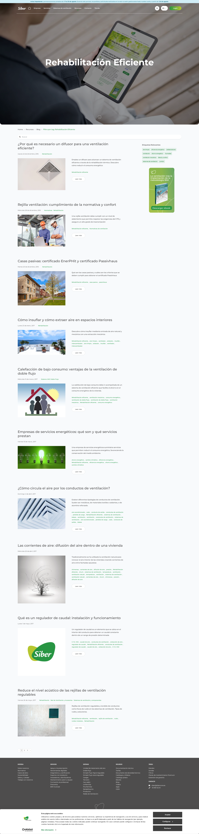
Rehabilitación (47, 154)
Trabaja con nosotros (25, 780)
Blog (38, 129)
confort (161, 161)
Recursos (78, 8)
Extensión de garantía (156, 777)
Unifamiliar (87, 784)
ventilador (102, 341)
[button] (164, 8)
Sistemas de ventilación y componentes (87, 700)
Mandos (151, 768)
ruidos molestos (77, 721)
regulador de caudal (79, 644)
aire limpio (93, 341)
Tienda (97, 8)
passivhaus (103, 282)
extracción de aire (116, 642)
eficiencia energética (106, 460)
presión (109, 569)
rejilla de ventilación (106, 718)
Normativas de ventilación (99, 228)
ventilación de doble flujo (81, 400)
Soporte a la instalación (58, 775)
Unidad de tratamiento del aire (94, 768)
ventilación (82, 517)
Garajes (85, 777)
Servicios (47, 8)
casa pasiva (94, 282)
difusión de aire (99, 569)
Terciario (86, 780)
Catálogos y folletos (123, 775)
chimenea (75, 569)
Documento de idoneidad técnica (128, 773)
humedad (168, 153)
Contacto (87, 8)
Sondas (151, 771)
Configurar (166, 821)
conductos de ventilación (114, 512)
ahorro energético (78, 460)
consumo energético (113, 397)
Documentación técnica (124, 768)
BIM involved (55, 787)
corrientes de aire (86, 569)
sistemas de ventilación (112, 515)
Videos (118, 784)
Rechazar (167, 828)
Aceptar (167, 815)
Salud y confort (163, 157)
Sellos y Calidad (23, 777)
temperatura (107, 572)
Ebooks (118, 780)
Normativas (48, 210)
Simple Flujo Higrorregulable (93, 773)
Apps (118, 787)
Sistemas (86, 764)
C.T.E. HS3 (75, 642)
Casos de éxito (23, 773)
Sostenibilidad (23, 775)
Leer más (78, 179)
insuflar (117, 341)
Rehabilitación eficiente (80, 172)
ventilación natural (78, 574)
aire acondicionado (78, 512)
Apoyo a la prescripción (58, 768)
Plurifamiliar (87, 787)
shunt (81, 572)
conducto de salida (98, 512)
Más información (47, 830)
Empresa (37, 8)
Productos (87, 791)
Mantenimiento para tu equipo (61, 780)
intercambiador (77, 343)
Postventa (54, 784)
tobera (74, 517)
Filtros (151, 773)
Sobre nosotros (23, 768)
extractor (110, 341)
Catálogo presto (122, 777)
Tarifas (118, 771)
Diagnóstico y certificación (60, 773)
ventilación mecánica (97, 397)
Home (20, 129)
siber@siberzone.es (158, 785)
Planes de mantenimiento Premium (162, 775)
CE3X (118, 789)
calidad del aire (171, 149)
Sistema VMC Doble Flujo (50, 379)
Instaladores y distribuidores (60, 777)
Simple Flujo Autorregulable (93, 775)
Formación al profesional (59, 782)
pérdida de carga (79, 515)
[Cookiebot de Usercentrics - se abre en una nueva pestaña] (27, 830)
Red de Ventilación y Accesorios (62, 700)
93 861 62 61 (156, 788)
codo (88, 512)
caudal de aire (85, 642)
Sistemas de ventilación (62, 8)
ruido (116, 718)
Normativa (21, 771)
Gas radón (86, 782)
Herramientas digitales (58, 771)
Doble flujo (87, 771)
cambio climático (92, 460)
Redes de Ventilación (90, 794)
